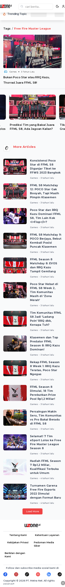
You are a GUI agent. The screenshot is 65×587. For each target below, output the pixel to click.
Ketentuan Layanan (47, 535)
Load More (32, 511)
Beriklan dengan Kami (15, 555)
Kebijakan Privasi (17, 542)
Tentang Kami (18, 535)
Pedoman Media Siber (44, 544)
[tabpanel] (33, 114)
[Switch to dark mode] (57, 6)
